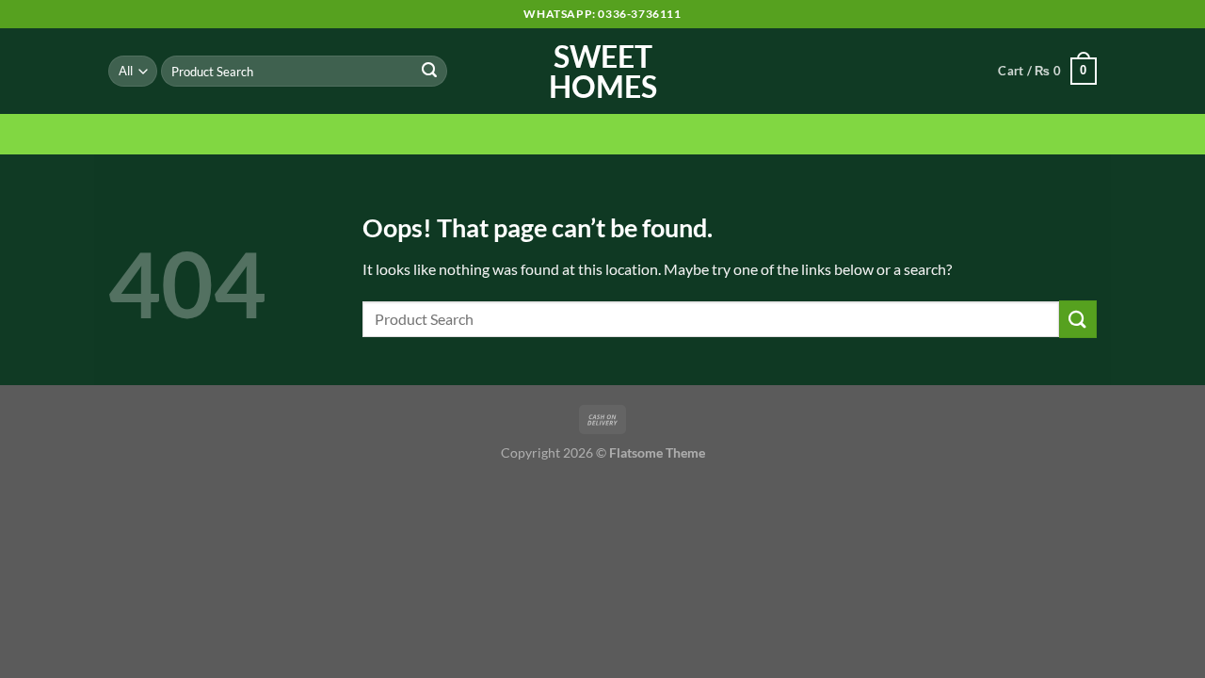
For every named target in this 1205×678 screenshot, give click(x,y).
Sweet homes (603, 71)
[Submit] (429, 72)
